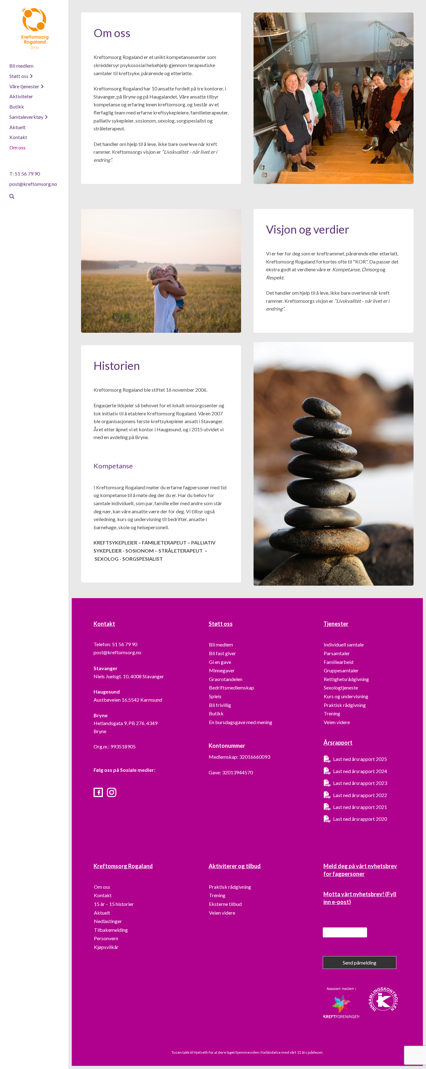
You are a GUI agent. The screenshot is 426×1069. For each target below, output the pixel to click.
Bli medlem (21, 66)
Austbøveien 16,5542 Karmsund (128, 700)
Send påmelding (359, 962)
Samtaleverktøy (26, 117)
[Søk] (9, 196)
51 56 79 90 (124, 644)
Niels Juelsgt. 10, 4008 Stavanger (129, 676)
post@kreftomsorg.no (33, 184)
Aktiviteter (21, 96)
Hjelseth (201, 1052)
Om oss (17, 147)
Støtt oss (18, 76)
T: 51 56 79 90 (24, 174)
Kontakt (18, 137)
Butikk (16, 106)
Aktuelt (17, 127)
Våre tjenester (24, 86)
